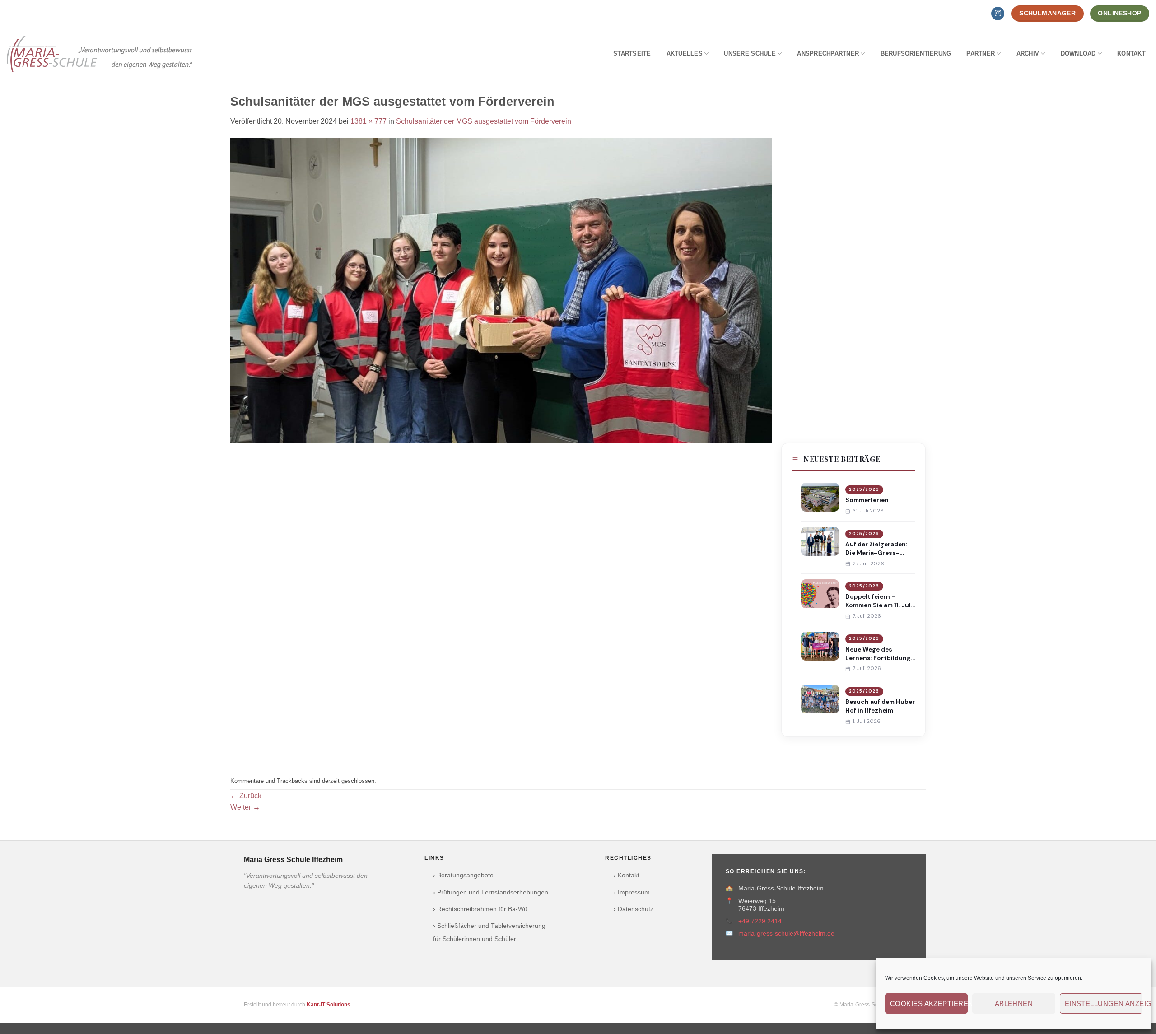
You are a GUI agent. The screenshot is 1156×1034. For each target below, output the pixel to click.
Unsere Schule (749, 53)
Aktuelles (685, 53)
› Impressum (632, 892)
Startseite (632, 53)
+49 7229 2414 (760, 921)
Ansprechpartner (828, 53)
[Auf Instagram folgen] (997, 13)
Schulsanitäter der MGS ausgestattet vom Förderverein (483, 121)
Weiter (245, 807)
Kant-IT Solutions (328, 1004)
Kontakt (1131, 53)
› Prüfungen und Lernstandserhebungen (490, 892)
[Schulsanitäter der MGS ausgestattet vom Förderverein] (501, 289)
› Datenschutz (633, 909)
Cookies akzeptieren (929, 1003)
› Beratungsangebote (463, 875)
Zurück (245, 796)
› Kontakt (626, 875)
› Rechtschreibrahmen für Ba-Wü (480, 909)
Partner (980, 53)
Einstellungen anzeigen (1103, 1003)
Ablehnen (1014, 1003)
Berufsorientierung (916, 53)
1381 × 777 (368, 121)
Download (1078, 53)
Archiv (1027, 53)
